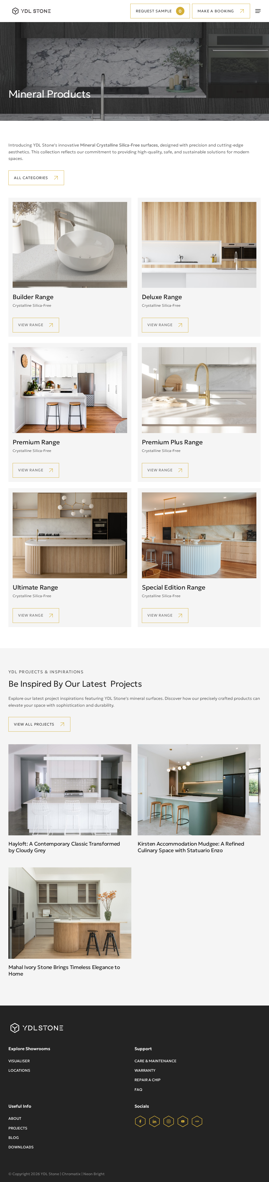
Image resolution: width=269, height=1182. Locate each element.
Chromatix (71, 1173)
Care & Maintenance (155, 1061)
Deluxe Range (162, 297)
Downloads (21, 1147)
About (14, 1118)
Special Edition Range (173, 587)
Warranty (145, 1070)
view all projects (34, 724)
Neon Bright (94, 1173)
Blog (13, 1137)
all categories (31, 177)
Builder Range (33, 297)
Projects (17, 1128)
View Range (30, 470)
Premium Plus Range (172, 442)
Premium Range (36, 442)
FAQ (138, 1089)
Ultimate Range (35, 587)
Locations (19, 1070)
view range (30, 324)
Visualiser (19, 1061)
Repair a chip (147, 1079)
